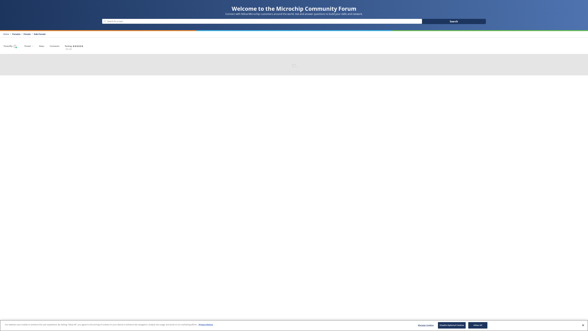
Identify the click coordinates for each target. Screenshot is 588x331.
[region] (294, 325)
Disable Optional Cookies (452, 325)
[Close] (583, 325)
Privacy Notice (206, 324)
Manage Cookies (426, 325)
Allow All (477, 325)
